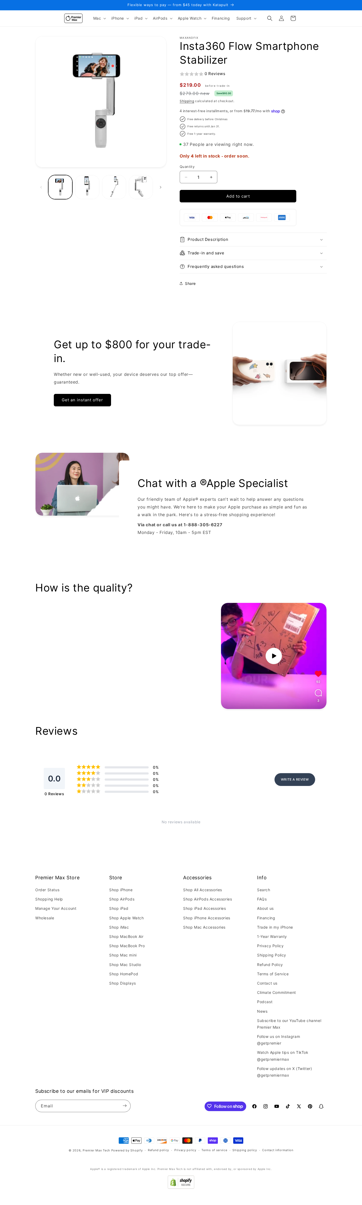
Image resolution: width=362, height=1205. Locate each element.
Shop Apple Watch (126, 918)
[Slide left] (41, 187)
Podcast (264, 1002)
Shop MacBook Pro (127, 946)
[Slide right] (160, 187)
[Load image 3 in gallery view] (114, 187)
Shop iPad (118, 908)
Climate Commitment (276, 992)
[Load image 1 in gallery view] (60, 187)
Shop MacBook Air (126, 936)
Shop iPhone (121, 890)
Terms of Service (273, 974)
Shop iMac (119, 927)
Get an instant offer (82, 399)
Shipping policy (244, 1150)
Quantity (187, 166)
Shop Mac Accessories (204, 927)
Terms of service (214, 1150)
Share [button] (190, 283)
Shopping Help (49, 899)
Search (263, 890)
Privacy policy (185, 1150)
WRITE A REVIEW (295, 779)
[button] (99, 18)
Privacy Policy (270, 946)
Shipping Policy (271, 955)
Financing (266, 918)
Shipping (187, 101)
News (262, 1011)
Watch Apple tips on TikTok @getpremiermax (282, 1056)
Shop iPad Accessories (204, 908)
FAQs (262, 899)
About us (265, 908)
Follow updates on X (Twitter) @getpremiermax (284, 1071)
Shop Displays (122, 983)
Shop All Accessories (202, 890)
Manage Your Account (55, 908)
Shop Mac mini (123, 955)
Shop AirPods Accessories (207, 899)
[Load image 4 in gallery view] (141, 187)
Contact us (267, 983)
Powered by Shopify (127, 1150)
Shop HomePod (123, 974)
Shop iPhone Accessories (206, 918)
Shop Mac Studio (125, 964)
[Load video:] (273, 656)
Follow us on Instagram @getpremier (278, 1040)
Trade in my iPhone (275, 927)
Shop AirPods (121, 899)
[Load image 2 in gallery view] (87, 187)
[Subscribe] (124, 1105)
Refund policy (158, 1150)
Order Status (47, 890)
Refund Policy (270, 964)
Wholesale (44, 918)
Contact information (277, 1150)
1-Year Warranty (272, 936)
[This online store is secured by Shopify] (181, 1187)
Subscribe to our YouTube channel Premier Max (289, 1023)
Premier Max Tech (96, 1150)
